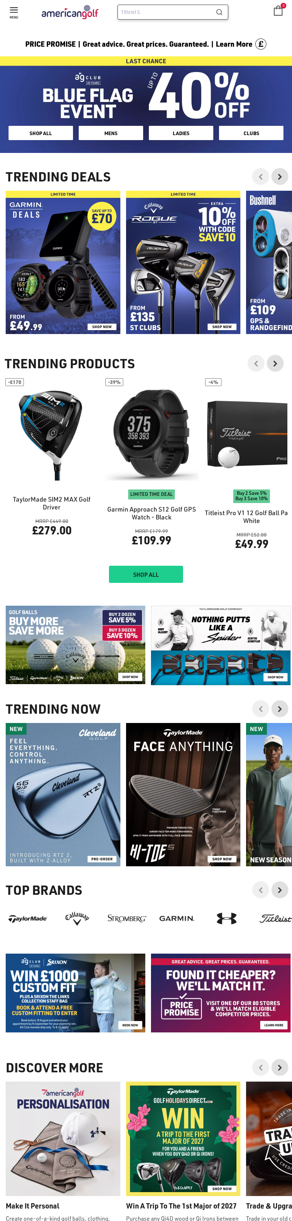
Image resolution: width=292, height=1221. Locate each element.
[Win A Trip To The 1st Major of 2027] (183, 1139)
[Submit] (222, 12)
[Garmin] (177, 918)
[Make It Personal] (63, 1139)
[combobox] (173, 12)
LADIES (181, 133)
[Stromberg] (127, 918)
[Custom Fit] (75, 993)
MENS (111, 133)
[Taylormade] (28, 918)
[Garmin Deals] (63, 262)
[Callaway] (78, 918)
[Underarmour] (227, 918)
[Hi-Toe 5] (183, 794)
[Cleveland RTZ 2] (63, 794)
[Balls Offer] (75, 645)
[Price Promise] (221, 645)
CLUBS (251, 133)
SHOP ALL (41, 133)
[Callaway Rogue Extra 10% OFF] (183, 262)
